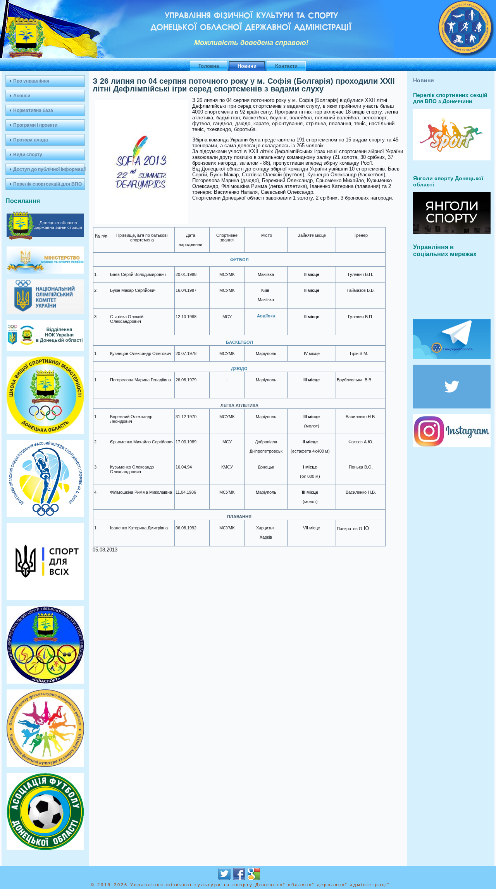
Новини (247, 66)
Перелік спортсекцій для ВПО (47, 184)
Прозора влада (30, 140)
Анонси (21, 95)
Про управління (31, 81)
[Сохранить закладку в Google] (254, 874)
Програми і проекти (35, 125)
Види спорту (27, 154)
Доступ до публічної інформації (49, 169)
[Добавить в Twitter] (224, 874)
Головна (208, 66)
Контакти (286, 66)
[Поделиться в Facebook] (239, 874)
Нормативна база (33, 110)
